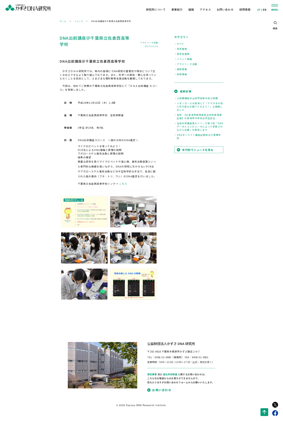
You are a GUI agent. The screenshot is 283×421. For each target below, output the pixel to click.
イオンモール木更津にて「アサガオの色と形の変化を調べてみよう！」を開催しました (200, 106)
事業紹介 (177, 9)
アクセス (205, 9)
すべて (180, 43)
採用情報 (245, 9)
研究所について (156, 9)
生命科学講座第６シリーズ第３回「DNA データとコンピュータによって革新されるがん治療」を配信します (200, 126)
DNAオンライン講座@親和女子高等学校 (199, 136)
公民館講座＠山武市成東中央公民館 (197, 98)
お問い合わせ (225, 9)
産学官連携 (183, 54)
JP (258, 10)
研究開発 (182, 48)
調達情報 (182, 69)
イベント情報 (184, 59)
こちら (123, 183)
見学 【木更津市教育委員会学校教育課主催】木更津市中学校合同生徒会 (199, 116)
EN (264, 10)
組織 (191, 9)
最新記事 (185, 91)
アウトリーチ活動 (149, 42)
